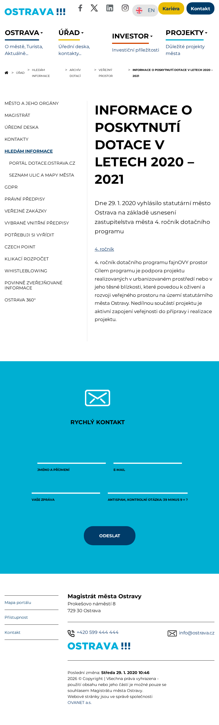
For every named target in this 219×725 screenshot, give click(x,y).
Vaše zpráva (43, 499)
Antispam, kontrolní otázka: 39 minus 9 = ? (148, 499)
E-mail (119, 469)
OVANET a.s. (80, 702)
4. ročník (104, 249)
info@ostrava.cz (196, 633)
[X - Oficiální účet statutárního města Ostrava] (94, 9)
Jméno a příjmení (53, 469)
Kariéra (171, 8)
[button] (29, 42)
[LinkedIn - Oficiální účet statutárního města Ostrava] (110, 9)
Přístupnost (16, 617)
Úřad (20, 72)
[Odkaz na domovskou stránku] (6, 72)
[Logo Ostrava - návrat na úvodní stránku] (35, 14)
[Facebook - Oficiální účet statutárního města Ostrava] (80, 9)
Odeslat (109, 535)
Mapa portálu (18, 602)
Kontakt (13, 632)
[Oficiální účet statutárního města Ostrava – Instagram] (125, 9)
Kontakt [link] (200, 8)
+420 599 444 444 (98, 632)
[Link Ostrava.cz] (99, 647)
